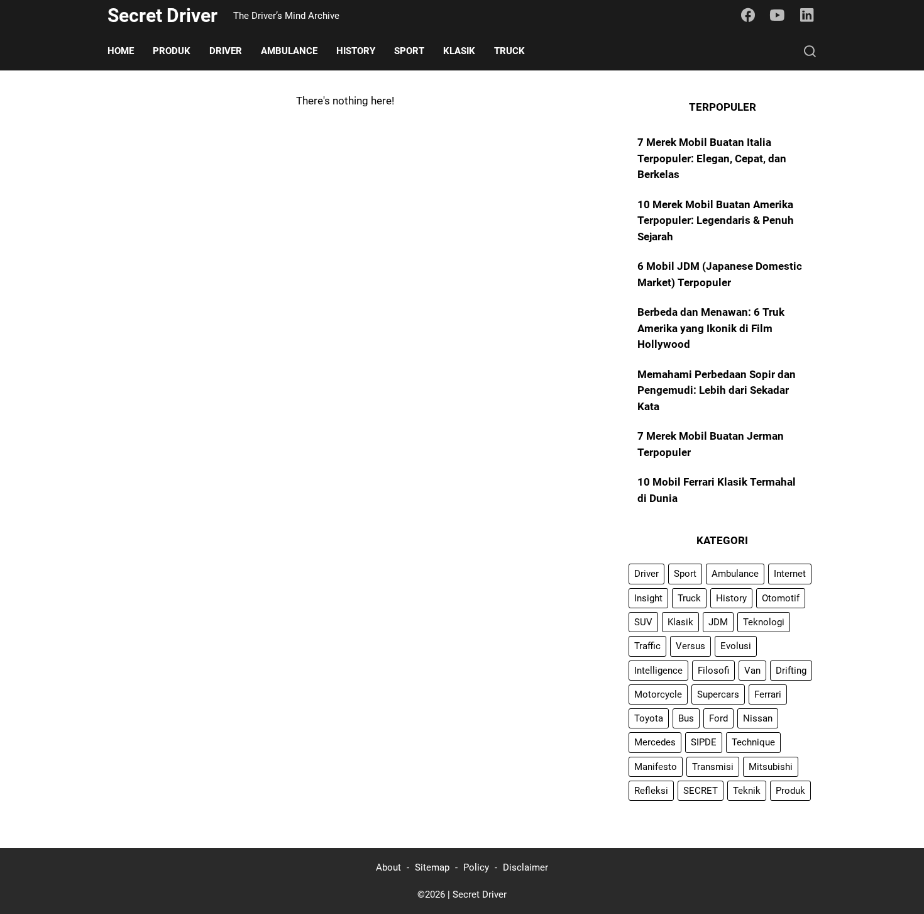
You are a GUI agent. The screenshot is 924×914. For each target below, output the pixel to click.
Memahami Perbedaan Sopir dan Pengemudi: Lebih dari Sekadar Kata (716, 390)
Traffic (647, 646)
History (355, 51)
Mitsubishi (771, 766)
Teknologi (763, 622)
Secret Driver (162, 15)
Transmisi (713, 766)
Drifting (791, 670)
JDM (718, 622)
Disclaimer (525, 867)
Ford (718, 718)
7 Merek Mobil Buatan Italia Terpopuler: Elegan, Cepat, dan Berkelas (711, 158)
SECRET (700, 790)
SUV (643, 622)
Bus (686, 718)
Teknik (747, 790)
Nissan (758, 718)
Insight (648, 598)
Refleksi (651, 790)
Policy (476, 867)
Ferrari (767, 694)
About (388, 867)
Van (752, 670)
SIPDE (704, 742)
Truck (509, 51)
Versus (690, 646)
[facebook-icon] (748, 16)
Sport (409, 51)
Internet (790, 573)
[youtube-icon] (777, 16)
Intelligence (658, 670)
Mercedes (655, 742)
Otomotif (781, 598)
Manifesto (655, 766)
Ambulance (289, 51)
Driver (225, 51)
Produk (171, 51)
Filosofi (713, 670)
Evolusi (735, 646)
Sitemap (432, 867)
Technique (753, 742)
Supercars (718, 694)
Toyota (648, 718)
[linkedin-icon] (807, 16)
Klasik (459, 51)
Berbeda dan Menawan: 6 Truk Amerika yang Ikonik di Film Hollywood (710, 328)
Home (120, 51)
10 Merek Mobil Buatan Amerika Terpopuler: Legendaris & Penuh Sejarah (715, 220)
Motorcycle (658, 694)
